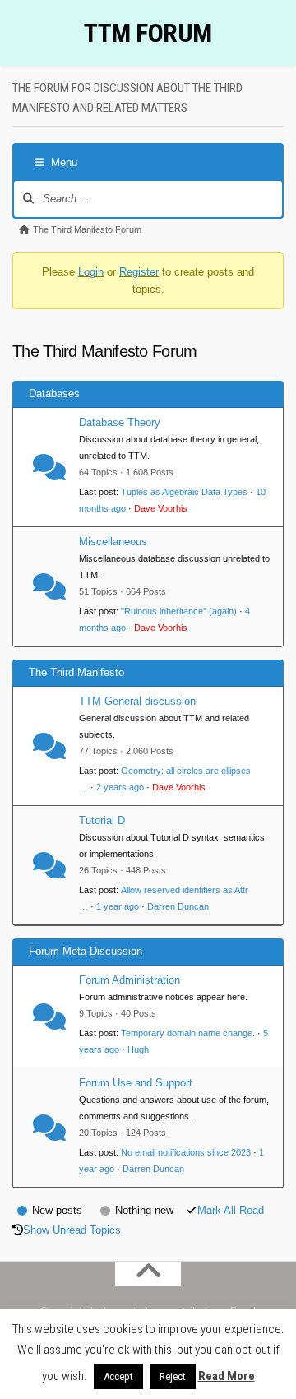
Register (139, 272)
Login (91, 272)
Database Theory (119, 422)
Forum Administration (129, 980)
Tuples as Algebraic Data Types (184, 492)
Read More (226, 1376)
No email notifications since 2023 (186, 1152)
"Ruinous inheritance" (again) (179, 611)
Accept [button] (118, 1376)
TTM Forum (148, 33)
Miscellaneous (113, 541)
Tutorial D (102, 820)
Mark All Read (230, 1210)
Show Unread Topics (72, 1230)
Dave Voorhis (160, 508)
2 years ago (120, 787)
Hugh (138, 1049)
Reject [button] (173, 1376)
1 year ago (117, 906)
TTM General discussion (137, 701)
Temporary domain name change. (188, 1033)
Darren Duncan (178, 906)
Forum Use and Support (135, 1083)
